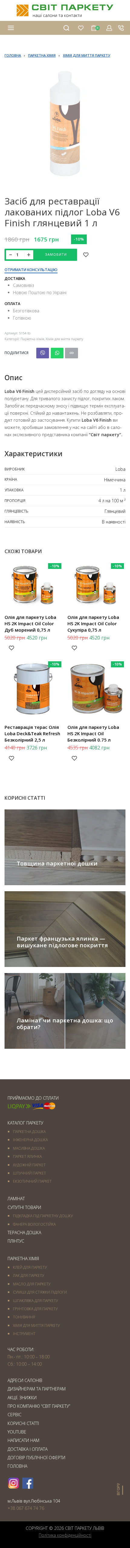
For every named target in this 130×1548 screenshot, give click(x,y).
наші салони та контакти (57, 15)
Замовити (56, 254)
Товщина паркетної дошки (57, 863)
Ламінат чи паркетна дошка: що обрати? (65, 1023)
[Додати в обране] (86, 255)
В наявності (113, 522)
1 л (122, 490)
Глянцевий (115, 511)
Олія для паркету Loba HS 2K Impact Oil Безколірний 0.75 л (93, 733)
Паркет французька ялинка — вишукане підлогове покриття (62, 942)
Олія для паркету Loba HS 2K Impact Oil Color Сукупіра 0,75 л (93, 623)
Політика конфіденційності (65, 1535)
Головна (13, 55)
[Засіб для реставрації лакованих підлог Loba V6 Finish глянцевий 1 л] (42, 353)
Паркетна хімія (42, 55)
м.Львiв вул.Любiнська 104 (34, 1501)
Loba (120, 469)
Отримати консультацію (31, 270)
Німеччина (114, 480)
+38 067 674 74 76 (26, 1508)
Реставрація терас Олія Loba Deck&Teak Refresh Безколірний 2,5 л (32, 733)
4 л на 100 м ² (112, 500)
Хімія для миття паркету (86, 55)
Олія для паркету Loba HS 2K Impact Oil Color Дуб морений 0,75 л (30, 623)
